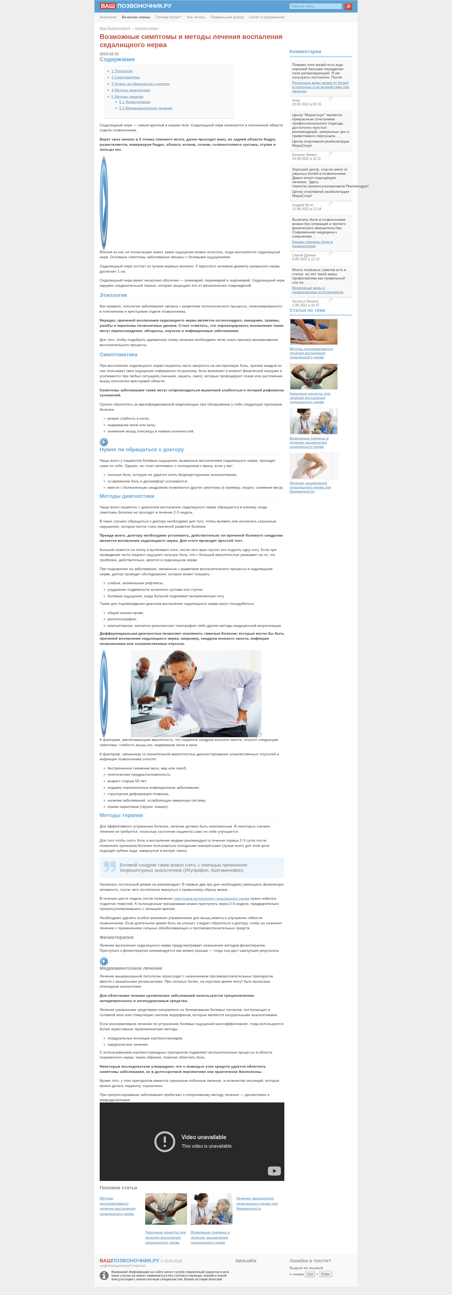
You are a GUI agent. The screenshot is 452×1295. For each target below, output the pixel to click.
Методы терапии (127, 96)
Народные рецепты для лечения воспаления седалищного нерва (310, 397)
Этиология (122, 71)
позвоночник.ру (136, 6)
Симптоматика (125, 77)
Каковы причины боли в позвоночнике (312, 244)
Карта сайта (246, 1260)
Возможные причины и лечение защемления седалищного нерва (309, 442)
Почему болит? (169, 17)
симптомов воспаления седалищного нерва (211, 898)
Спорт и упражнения (267, 17)
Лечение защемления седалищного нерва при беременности (310, 487)
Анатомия (108, 17)
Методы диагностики (130, 90)
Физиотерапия (134, 102)
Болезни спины (146, 28)
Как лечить (196, 17)
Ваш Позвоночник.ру (115, 28)
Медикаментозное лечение (145, 108)
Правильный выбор (227, 17)
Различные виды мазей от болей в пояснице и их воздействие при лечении (320, 87)
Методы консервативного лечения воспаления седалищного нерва (311, 353)
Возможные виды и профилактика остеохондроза (317, 290)
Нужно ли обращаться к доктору (140, 84)
